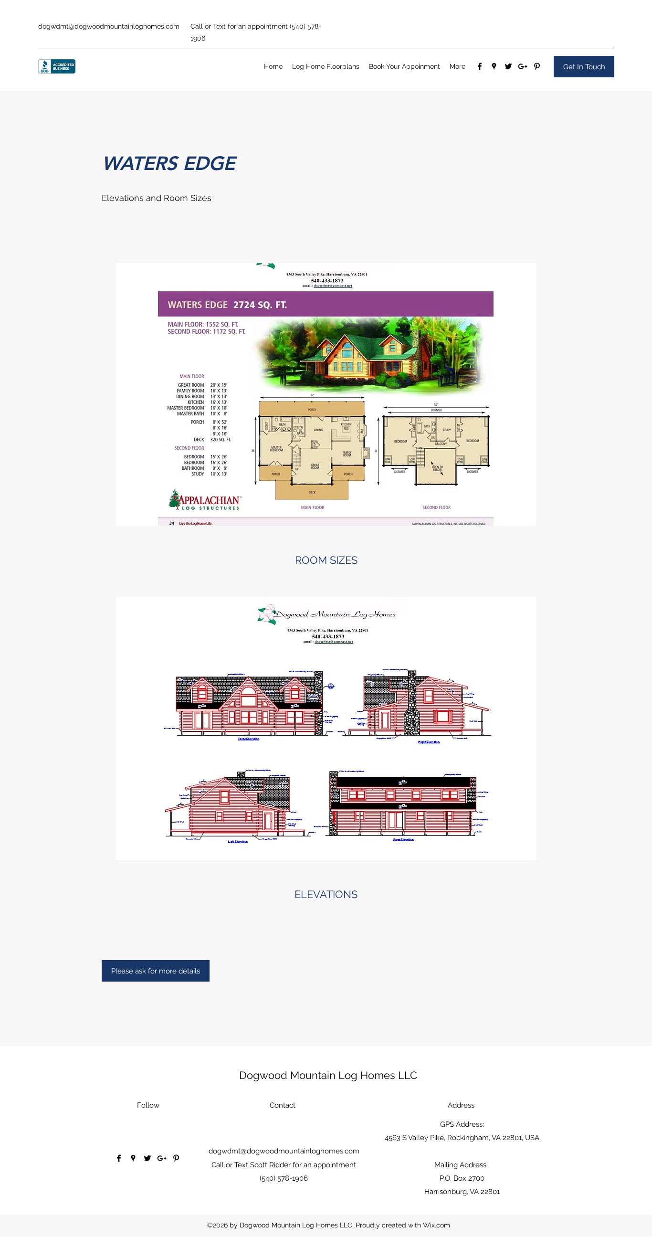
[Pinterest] (537, 66)
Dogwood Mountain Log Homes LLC (328, 1075)
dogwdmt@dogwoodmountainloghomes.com (108, 26)
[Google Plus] (522, 66)
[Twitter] (508, 66)
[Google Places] (494, 66)
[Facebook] (479, 66)
